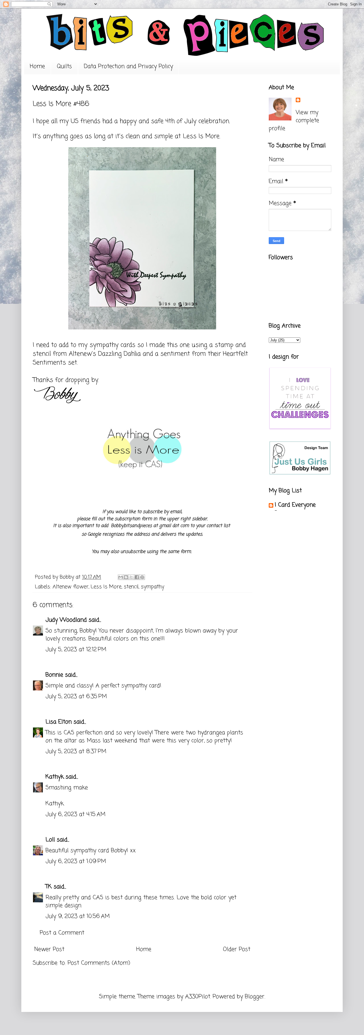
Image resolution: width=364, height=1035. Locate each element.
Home (37, 66)
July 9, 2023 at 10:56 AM (78, 916)
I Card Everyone (295, 505)
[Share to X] (131, 577)
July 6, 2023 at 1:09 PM (76, 861)
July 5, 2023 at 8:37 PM (76, 751)
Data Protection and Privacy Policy (128, 66)
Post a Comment (62, 933)
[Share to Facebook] (137, 577)
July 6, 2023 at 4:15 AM (76, 814)
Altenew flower (70, 587)
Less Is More (201, 136)
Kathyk (55, 776)
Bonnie (54, 675)
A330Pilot (197, 996)
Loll (50, 839)
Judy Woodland (66, 620)
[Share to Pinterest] (142, 577)
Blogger (254, 996)
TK (49, 886)
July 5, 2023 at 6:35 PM (76, 696)
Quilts (64, 66)
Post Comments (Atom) (99, 963)
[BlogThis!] (126, 577)
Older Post (236, 949)
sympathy (152, 587)
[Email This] (120, 577)
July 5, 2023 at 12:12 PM (76, 649)
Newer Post (49, 949)
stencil (131, 587)
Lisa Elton (59, 722)
